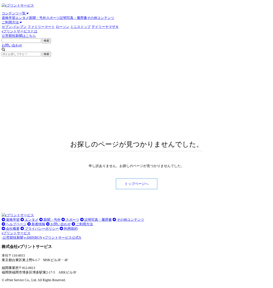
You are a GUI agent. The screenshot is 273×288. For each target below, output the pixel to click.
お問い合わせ (12, 45)
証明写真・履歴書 (73, 18)
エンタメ (22, 18)
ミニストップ (80, 27)
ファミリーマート (41, 27)
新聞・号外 (37, 18)
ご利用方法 (11, 22)
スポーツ (53, 18)
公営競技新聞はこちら (19, 36)
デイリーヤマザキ (105, 27)
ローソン (62, 27)
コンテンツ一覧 (14, 13)
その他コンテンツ (100, 18)
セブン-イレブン (14, 27)
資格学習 (8, 18)
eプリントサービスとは (19, 31)
